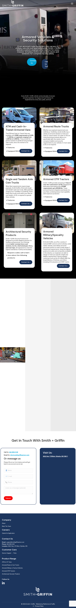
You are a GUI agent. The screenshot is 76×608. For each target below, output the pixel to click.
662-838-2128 (10, 544)
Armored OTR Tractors (8, 571)
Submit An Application (8, 533)
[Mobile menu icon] (72, 4)
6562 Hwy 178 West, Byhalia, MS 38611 (55, 456)
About (3, 523)
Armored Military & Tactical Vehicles (12, 568)
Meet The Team (6, 526)
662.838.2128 (13, 452)
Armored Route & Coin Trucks (10, 565)
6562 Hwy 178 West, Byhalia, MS (17, 546)
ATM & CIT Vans (7, 562)
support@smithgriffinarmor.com (15, 542)
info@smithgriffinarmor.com (19, 455)
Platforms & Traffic (49, 604)
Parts (15, 553)
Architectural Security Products (11, 574)
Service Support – (7, 553)
